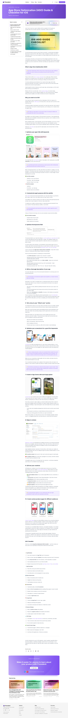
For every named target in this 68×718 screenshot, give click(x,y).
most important (36, 160)
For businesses (21, 707)
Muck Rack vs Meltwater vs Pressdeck (41, 713)
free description (55, 295)
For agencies (21, 710)
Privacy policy (5, 713)
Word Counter (53, 707)
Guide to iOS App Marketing (39, 708)
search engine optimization (39, 76)
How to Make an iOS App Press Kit (40, 710)
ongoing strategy (45, 90)
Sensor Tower (48, 247)
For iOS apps (21, 708)
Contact (20, 715)
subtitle (28, 195)
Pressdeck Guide (38, 707)
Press (20, 713)
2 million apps (36, 101)
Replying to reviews (29, 442)
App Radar (54, 247)
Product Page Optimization (42, 469)
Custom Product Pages (29, 520)
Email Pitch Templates (54, 710)
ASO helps (32, 126)
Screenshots (27, 344)
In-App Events (28, 396)
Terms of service (6, 712)
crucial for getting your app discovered (50, 238)
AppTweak (43, 247)
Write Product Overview (55, 708)
